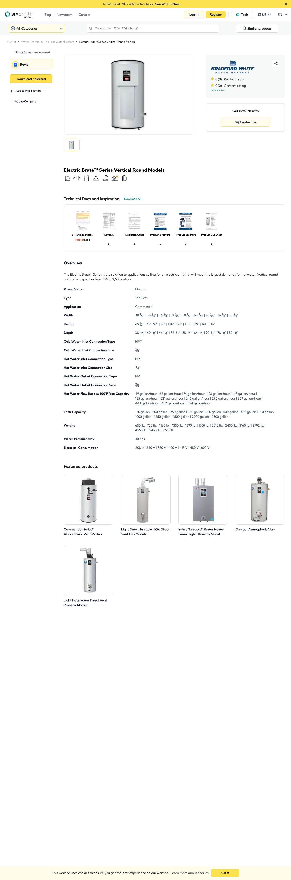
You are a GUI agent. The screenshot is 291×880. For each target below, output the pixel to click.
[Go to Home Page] (24, 14)
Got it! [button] (225, 873)
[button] (194, 14)
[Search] (91, 28)
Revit (24, 64)
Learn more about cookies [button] (189, 873)
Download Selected (31, 79)
